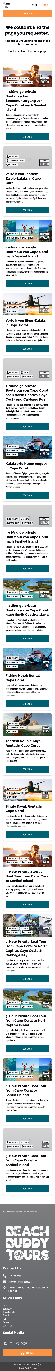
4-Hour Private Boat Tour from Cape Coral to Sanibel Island (26, 1090)
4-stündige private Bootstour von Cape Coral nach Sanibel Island (27, 251)
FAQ (4, 1318)
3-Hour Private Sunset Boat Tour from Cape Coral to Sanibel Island (27, 876)
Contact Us (7, 1325)
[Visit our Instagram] (17, 1343)
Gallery (6, 1322)
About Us (6, 1315)
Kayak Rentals (9, 1312)
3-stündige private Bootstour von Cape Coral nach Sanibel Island (27, 536)
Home (5, 1305)
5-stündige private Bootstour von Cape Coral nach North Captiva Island (27, 610)
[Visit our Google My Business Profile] (11, 1343)
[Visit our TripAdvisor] (24, 1343)
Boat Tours (7, 1308)
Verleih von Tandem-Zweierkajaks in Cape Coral (23, 178)
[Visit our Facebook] (5, 1343)
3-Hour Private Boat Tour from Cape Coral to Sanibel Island (26, 1160)
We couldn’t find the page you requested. (22, 1211)
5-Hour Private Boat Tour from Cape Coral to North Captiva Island (27, 1020)
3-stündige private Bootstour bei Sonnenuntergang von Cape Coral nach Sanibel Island (26, 101)
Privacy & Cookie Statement (28, 1368)
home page (40, 51)
